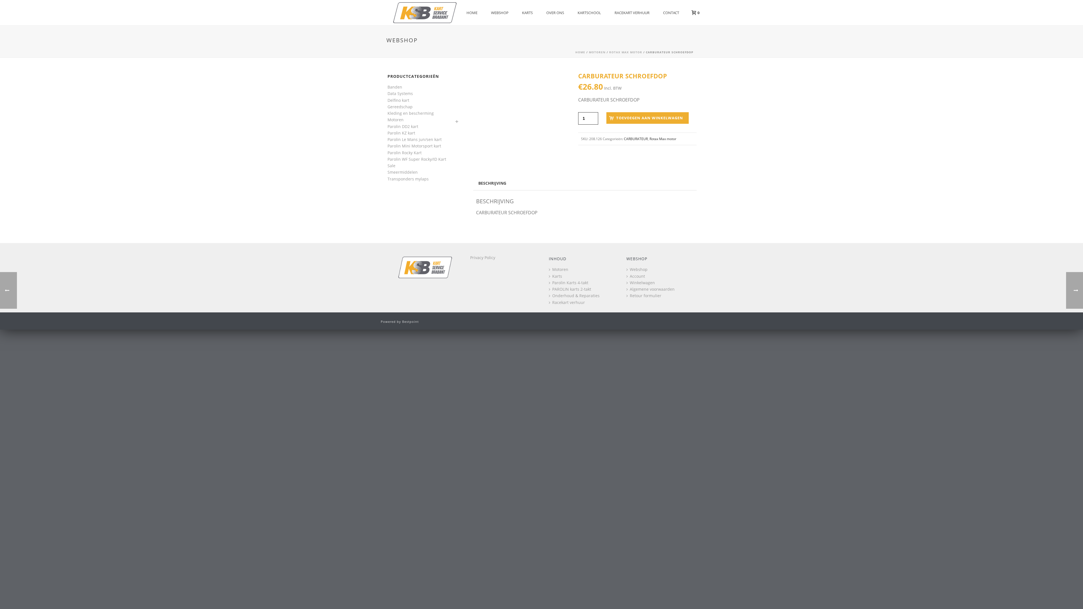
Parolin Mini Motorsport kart (414, 146)
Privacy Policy (482, 257)
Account (637, 276)
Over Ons (555, 12)
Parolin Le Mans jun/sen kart (415, 139)
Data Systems (400, 93)
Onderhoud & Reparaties (576, 295)
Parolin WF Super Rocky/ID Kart (417, 159)
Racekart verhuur (632, 12)
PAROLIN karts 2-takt (571, 289)
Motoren (597, 52)
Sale (391, 165)
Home (471, 12)
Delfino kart (398, 100)
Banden (395, 87)
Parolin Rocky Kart (405, 152)
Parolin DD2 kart (403, 126)
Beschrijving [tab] (492, 183)
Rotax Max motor (625, 52)
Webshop (500, 12)
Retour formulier (645, 295)
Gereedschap (400, 106)
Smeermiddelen (403, 172)
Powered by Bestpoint (400, 321)
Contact (671, 12)
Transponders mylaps (408, 179)
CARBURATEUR (636, 138)
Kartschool (589, 12)
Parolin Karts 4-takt (570, 282)
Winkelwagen (642, 282)
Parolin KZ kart (401, 133)
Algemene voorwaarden (652, 289)
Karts (527, 12)
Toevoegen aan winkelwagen (649, 117)
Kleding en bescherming (411, 113)
